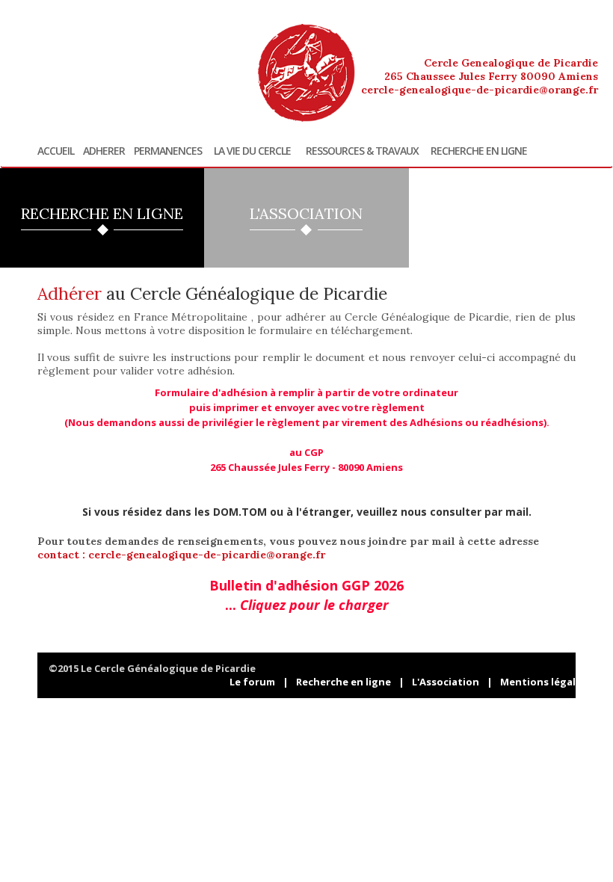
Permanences (168, 151)
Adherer (104, 151)
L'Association (445, 681)
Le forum (252, 681)
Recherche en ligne (479, 151)
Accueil (55, 151)
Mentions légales (543, 681)
